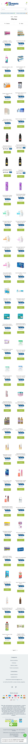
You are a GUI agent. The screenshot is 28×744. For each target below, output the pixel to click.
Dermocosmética (14, 660)
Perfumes (14, 662)
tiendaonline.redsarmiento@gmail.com (14, 679)
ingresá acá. (23, 732)
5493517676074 (14, 674)
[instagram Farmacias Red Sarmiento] (12, 687)
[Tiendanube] (14, 736)
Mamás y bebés (14, 665)
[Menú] (2, 4)
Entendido (21, 741)
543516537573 (14, 677)
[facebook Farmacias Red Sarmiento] (16, 687)
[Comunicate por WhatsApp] (25, 735)
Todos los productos (14, 667)
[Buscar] (25, 9)
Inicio (12, 16)
